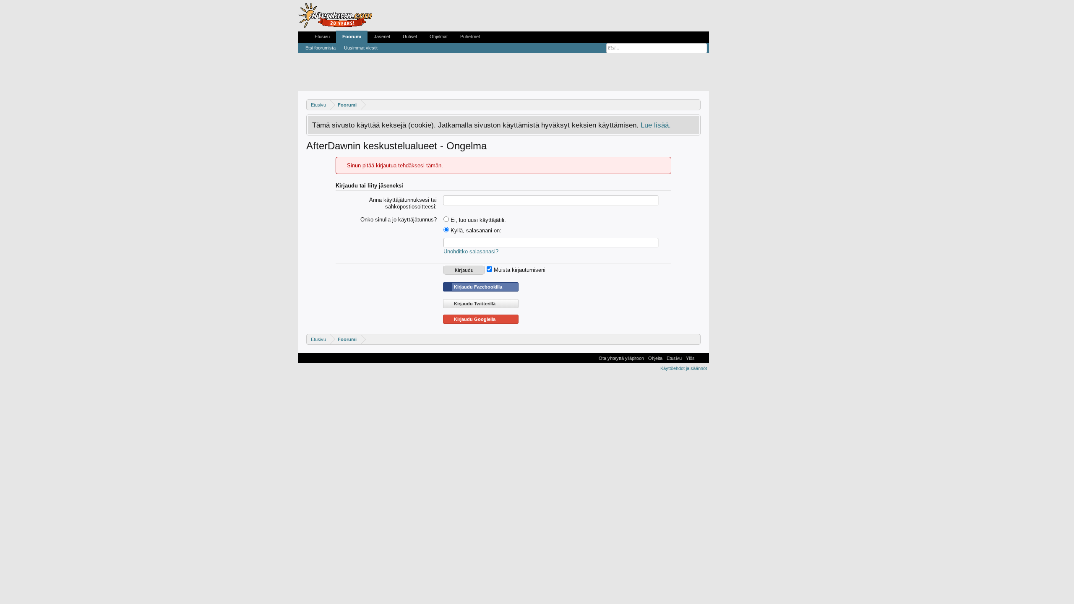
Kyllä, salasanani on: (475, 230)
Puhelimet (470, 36)
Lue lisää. (656, 125)
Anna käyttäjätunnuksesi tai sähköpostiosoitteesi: (403, 203)
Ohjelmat (439, 36)
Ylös (690, 358)
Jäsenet (382, 36)
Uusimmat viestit (361, 47)
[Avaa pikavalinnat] (695, 104)
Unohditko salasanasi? (470, 251)
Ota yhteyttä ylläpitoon (621, 358)
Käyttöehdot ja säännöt (683, 368)
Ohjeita (655, 358)
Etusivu (322, 36)
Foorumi (351, 36)
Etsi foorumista (320, 47)
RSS (702, 358)
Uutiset (410, 36)
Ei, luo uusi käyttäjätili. (477, 220)
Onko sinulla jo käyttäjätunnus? (398, 219)
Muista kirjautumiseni (518, 270)
